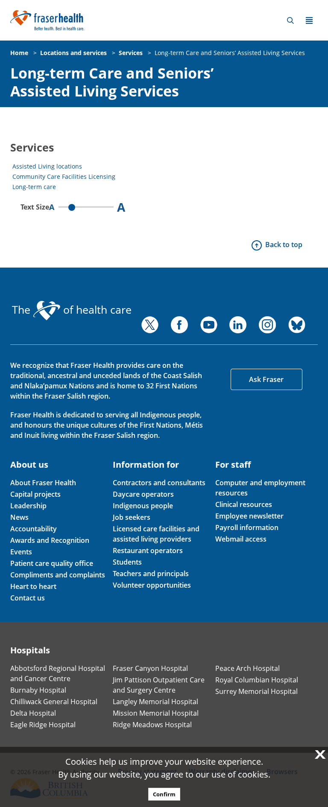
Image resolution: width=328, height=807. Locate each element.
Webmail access (240, 539)
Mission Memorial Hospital (156, 713)
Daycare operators (143, 494)
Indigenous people (143, 505)
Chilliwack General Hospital (53, 701)
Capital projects (35, 494)
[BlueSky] (296, 324)
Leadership (28, 505)
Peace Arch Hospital (247, 668)
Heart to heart (33, 586)
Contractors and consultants (159, 482)
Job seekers (131, 517)
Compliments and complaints (57, 575)
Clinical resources (243, 504)
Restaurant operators (148, 550)
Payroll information (246, 527)
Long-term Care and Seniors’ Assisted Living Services (230, 53)
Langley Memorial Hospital (155, 701)
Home (19, 53)
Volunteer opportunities (152, 585)
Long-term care (34, 187)
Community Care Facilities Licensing (63, 176)
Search (290, 20)
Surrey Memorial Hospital (256, 691)
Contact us (27, 598)
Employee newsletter (249, 516)
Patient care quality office (51, 563)
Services (131, 53)
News (19, 517)
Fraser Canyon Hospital (150, 668)
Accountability (33, 528)
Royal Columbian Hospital (256, 680)
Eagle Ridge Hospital (43, 724)
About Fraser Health (43, 482)
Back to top (283, 244)
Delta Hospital (33, 713)
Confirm (164, 794)
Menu (309, 20)
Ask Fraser (266, 379)
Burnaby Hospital (38, 690)
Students (127, 562)
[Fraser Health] (47, 19)
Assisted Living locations (47, 166)
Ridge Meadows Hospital (152, 724)
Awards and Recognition (49, 540)
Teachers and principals (151, 573)
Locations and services (73, 53)
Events (21, 551)
